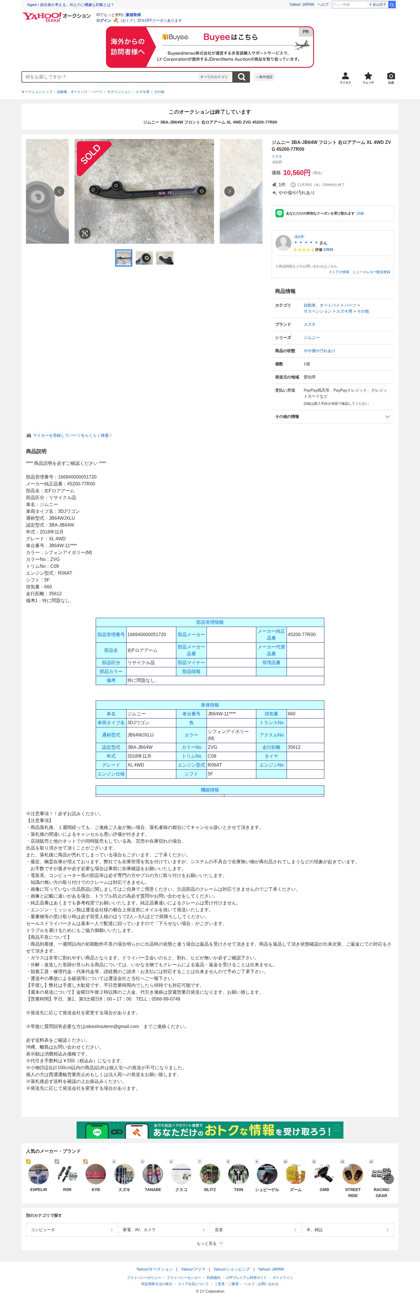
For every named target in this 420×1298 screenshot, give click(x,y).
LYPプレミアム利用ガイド (246, 1278)
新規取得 (133, 15)
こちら (332, 266)
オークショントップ (36, 92)
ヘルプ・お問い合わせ (261, 1284)
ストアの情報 (339, 272)
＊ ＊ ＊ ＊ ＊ (306, 243)
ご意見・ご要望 (227, 1284)
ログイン (103, 20)
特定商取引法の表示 (156, 1284)
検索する (241, 77)
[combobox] (110, 77)
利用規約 (214, 1278)
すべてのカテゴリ (214, 77)
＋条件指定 (264, 77)
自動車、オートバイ (72, 92)
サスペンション (119, 92)
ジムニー (312, 337)
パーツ (97, 92)
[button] (333, 416)
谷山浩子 (379, 5)
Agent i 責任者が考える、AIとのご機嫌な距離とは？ (70, 5)
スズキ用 (142, 92)
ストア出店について (193, 1284)
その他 (159, 92)
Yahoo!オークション (154, 1269)
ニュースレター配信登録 (371, 272)
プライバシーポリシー (144, 1278)
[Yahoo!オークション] (57, 14)
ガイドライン (283, 1278)
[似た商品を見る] (85, 233)
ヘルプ (323, 4)
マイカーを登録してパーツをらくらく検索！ (73, 435)
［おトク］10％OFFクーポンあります (150, 20)
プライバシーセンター (184, 1278)
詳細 (360, 213)
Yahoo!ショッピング (231, 1269)
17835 (328, 250)
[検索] (392, 4)
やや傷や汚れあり (320, 350)
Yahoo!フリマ (193, 1269)
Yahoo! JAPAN (301, 4)
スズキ (277, 156)
